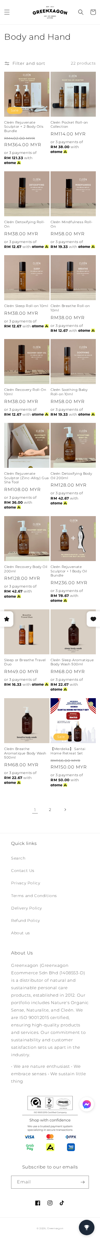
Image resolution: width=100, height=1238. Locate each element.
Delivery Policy (26, 908)
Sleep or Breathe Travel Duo (25, 662)
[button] (7, 12)
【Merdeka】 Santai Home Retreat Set (68, 751)
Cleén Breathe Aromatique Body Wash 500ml (25, 753)
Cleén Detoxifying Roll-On (24, 224)
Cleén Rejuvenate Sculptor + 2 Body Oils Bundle (23, 126)
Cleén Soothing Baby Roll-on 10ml (69, 392)
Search (18, 858)
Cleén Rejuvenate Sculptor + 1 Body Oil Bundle (69, 571)
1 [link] (35, 809)
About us (20, 932)
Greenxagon (55, 1228)
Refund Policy (25, 920)
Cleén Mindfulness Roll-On (72, 224)
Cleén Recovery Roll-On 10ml (25, 392)
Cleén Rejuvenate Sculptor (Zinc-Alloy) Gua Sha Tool (26, 477)
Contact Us (22, 870)
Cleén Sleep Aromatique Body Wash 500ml (72, 662)
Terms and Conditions (34, 895)
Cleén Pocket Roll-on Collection (69, 124)
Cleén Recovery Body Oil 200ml (26, 569)
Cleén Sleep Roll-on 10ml (26, 306)
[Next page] (65, 810)
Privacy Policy (25, 883)
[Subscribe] (82, 1182)
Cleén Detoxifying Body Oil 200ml (71, 475)
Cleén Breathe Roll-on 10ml (70, 308)
